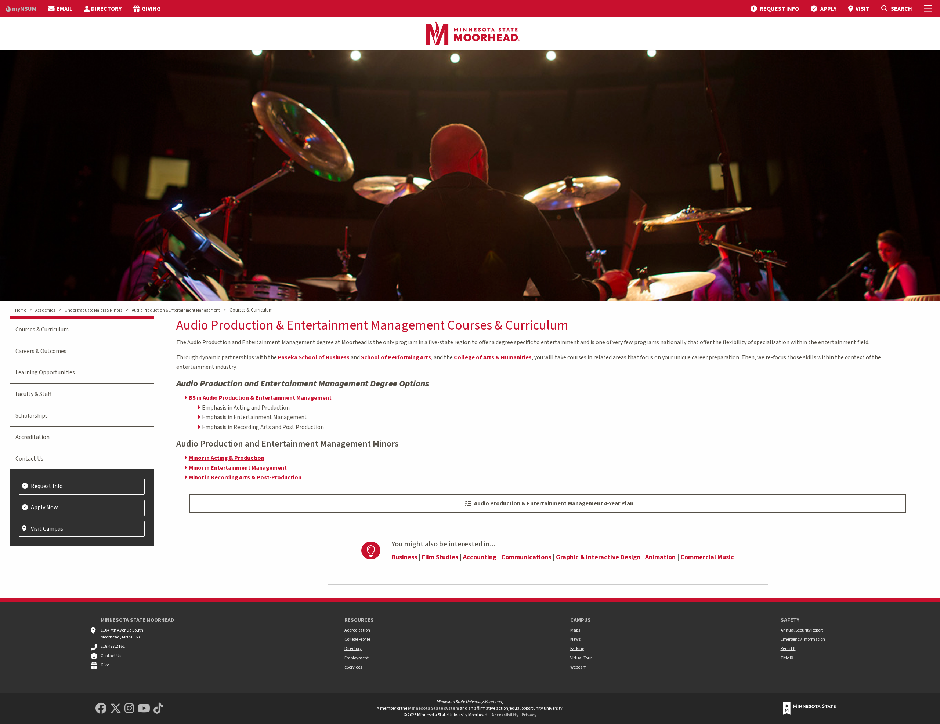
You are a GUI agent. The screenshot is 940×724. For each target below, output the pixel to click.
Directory (353, 648)
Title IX (787, 658)
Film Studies (440, 557)
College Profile (357, 639)
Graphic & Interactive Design (598, 557)
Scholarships (31, 416)
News (575, 639)
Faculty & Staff (33, 394)
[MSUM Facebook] (100, 709)
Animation (660, 557)
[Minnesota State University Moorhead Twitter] (115, 709)
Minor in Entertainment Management (238, 468)
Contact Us (29, 459)
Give (105, 665)
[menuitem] (21, 8)
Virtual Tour (581, 658)
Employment (356, 658)
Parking (577, 648)
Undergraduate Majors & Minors (93, 310)
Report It (788, 648)
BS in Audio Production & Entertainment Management (260, 398)
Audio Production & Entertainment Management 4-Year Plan (553, 503)
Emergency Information (803, 639)
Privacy (528, 715)
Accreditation (32, 437)
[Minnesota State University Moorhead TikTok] (158, 709)
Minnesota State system (433, 708)
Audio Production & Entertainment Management (176, 310)
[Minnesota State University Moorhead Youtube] (144, 709)
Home (20, 310)
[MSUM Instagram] (129, 709)
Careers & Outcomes (40, 351)
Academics (45, 310)
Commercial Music (707, 557)
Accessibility (504, 715)
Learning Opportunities (45, 372)
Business (404, 557)
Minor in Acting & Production (226, 458)
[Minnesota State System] (809, 708)
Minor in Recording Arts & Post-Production (245, 477)
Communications (526, 557)
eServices (353, 667)
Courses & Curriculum (42, 329)
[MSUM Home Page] (470, 33)
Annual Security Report (802, 630)
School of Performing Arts (396, 357)
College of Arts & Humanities (493, 357)
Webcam (578, 667)
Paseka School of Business (314, 357)
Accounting (479, 557)
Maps (575, 630)
